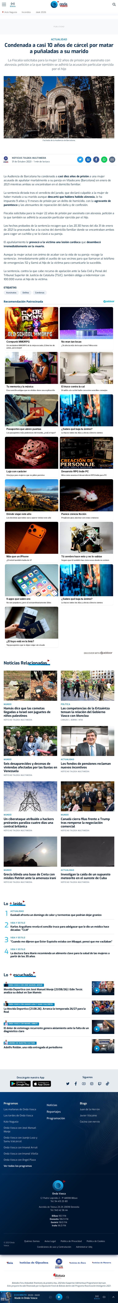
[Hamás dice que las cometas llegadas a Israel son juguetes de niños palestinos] (30, 686)
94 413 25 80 (61, 1201)
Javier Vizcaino (88, 1115)
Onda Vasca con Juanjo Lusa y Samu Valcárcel (20, 1139)
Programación (56, 1118)
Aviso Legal (50, 1241)
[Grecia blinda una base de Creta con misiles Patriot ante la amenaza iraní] (30, 852)
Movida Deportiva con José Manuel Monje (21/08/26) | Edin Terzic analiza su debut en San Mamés (43, 991)
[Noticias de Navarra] (102, 1262)
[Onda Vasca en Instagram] (91, 1083)
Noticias (52, 1105)
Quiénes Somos (32, 1241)
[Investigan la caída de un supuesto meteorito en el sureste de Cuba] (87, 852)
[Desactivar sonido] (104, 1297)
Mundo (7, 704)
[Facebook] (96, 160)
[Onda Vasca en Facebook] (75, 1083)
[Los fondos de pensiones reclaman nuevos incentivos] (87, 741)
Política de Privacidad (71, 1241)
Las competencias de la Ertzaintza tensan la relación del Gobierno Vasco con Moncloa (85, 712)
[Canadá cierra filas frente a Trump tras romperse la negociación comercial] (87, 796)
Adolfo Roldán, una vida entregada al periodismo (33, 1047)
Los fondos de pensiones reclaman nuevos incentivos (86, 766)
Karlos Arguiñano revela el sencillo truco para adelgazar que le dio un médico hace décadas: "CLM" (59, 928)
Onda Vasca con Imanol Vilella (21, 1153)
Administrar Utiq (84, 1246)
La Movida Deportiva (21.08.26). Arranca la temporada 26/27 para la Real (45, 1010)
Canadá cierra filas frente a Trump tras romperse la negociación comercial (85, 823)
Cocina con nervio (90, 1121)
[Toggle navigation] (4, 4)
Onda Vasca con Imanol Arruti (20, 1147)
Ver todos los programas (18, 1166)
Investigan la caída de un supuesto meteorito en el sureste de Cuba (85, 876)
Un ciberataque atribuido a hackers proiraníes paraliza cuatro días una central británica (29, 823)
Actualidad (67, 759)
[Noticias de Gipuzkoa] (34, 1262)
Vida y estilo (17, 923)
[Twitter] (80, 160)
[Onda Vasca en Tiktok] (107, 1083)
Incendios (26, 12)
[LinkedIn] (88, 160)
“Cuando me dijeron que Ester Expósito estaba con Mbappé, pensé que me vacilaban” (61, 941)
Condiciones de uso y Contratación (54, 1246)
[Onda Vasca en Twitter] (67, 1083)
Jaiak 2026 (41, 12)
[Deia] (10, 1262)
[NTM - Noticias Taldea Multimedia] (59, 1263)
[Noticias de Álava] (78, 1262)
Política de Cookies (96, 1241)
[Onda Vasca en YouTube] (83, 1083)
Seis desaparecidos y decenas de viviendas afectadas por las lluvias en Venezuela (30, 767)
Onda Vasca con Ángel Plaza (20, 1159)
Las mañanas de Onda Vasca (20, 1109)
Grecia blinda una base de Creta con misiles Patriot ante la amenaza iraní (30, 876)
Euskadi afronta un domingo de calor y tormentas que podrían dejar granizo (56, 915)
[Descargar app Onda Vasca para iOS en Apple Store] (42, 1083)
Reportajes (54, 1112)
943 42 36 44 (61, 1210)
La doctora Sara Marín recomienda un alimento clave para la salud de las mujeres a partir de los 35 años (60, 955)
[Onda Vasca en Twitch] (99, 1083)
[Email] (112, 160)
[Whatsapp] (104, 160)
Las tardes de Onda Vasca (18, 1115)
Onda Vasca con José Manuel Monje (20, 1129)
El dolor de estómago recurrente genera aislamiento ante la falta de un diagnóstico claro (46, 1029)
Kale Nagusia (11, 1121)
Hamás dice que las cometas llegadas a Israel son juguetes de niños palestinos (27, 712)
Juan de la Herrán (90, 1109)
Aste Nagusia (10, 12)
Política (65, 704)
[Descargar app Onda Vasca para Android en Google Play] (20, 1083)
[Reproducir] (97, 990)
